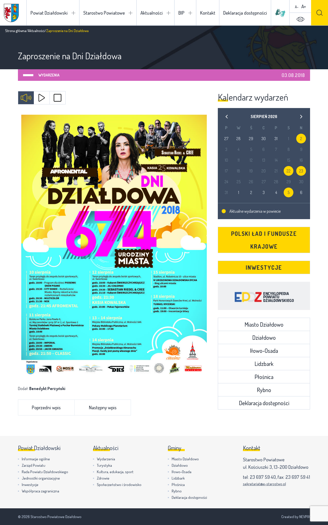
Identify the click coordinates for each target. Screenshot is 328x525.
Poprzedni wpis (46, 407)
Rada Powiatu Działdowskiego (45, 471)
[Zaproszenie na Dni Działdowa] (114, 246)
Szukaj (319, 12)
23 (301, 170)
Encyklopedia (264, 296)
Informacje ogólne (36, 458)
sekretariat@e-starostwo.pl (264, 483)
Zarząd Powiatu (33, 465)
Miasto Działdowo (263, 324)
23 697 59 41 (297, 477)
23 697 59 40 (263, 477)
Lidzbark (263, 363)
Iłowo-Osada (264, 350)
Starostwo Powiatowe (104, 12)
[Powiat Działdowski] (11, 13)
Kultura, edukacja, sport (115, 471)
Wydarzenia (48, 75)
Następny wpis (103, 407)
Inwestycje (264, 267)
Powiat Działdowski (49, 12)
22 (288, 170)
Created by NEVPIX (295, 516)
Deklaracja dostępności (245, 12)
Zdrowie (103, 478)
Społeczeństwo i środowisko (119, 484)
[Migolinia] (280, 13)
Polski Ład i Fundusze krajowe (264, 240)
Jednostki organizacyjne (41, 478)
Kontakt (207, 12)
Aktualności (151, 12)
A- (297, 7)
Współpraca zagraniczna (40, 491)
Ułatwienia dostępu (300, 19)
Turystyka (104, 465)
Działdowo (264, 337)
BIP (181, 12)
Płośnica (263, 376)
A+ (303, 6)
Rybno (264, 389)
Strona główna (15, 30)
